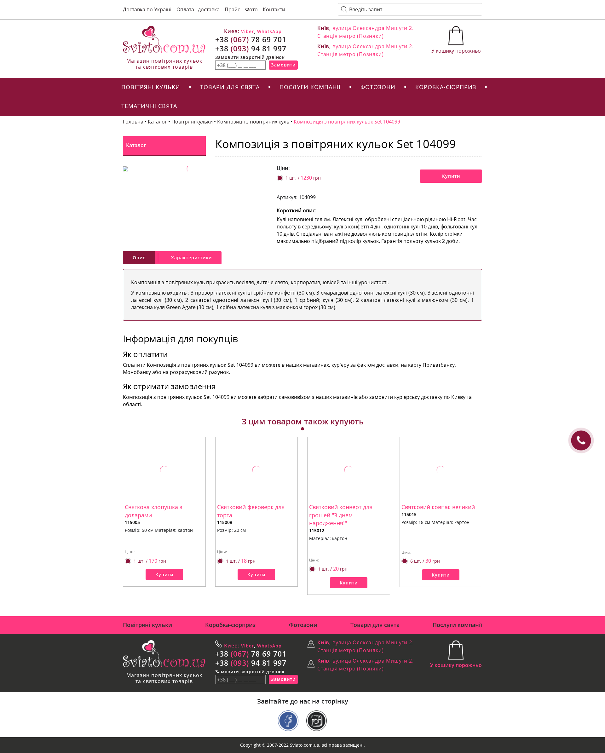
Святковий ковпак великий (438, 507)
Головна (133, 121)
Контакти (274, 9)
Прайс (232, 9)
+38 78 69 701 (250, 39)
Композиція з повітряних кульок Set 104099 (347, 121)
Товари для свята (230, 87)
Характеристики (191, 258)
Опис (139, 258)
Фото (251, 9)
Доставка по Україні (147, 9)
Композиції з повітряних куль (253, 121)
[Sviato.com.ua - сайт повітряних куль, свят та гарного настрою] (164, 39)
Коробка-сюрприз (445, 87)
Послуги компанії (310, 87)
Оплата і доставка (198, 9)
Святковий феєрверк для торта (251, 511)
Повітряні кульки (150, 87)
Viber (246, 31)
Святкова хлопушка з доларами (153, 511)
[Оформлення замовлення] (456, 36)
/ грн (303, 177)
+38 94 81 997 (250, 48)
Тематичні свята (149, 106)
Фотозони (377, 87)
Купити (451, 176)
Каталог (157, 121)
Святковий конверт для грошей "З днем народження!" (340, 515)
